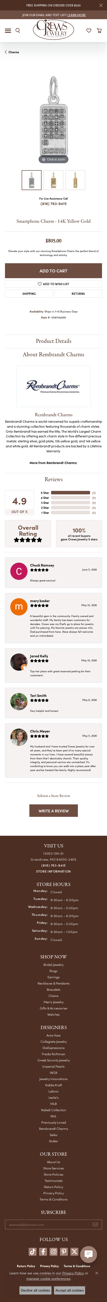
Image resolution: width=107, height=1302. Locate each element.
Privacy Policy (53, 1193)
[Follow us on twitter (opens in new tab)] (74, 1252)
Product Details (53, 341)
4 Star (45, 498)
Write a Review (54, 810)
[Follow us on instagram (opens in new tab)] (53, 1252)
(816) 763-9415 (54, 203)
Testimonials (54, 1180)
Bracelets (53, 989)
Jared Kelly (39, 655)
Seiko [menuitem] (53, 1134)
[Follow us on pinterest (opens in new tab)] (64, 1252)
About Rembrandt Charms (53, 355)
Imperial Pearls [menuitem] (53, 1066)
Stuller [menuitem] (53, 1141)
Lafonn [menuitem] (53, 1091)
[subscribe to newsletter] (95, 1224)
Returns (78, 293)
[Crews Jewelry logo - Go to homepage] (53, 29)
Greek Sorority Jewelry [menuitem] (54, 1060)
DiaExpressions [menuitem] (54, 1047)
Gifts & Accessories (53, 1008)
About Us (53, 1161)
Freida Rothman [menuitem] (53, 1053)
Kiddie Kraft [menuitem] (53, 1085)
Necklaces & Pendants (54, 983)
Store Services (53, 1168)
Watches (53, 1014)
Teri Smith (38, 695)
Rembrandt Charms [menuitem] (53, 1128)
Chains (53, 995)
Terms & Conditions (54, 1199)
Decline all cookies (35, 1290)
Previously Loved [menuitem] (53, 1122)
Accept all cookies (69, 1290)
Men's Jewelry (53, 1001)
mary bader (40, 600)
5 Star (45, 493)
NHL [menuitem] (53, 1116)
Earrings (54, 977)
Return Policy (53, 1186)
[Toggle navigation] (8, 31)
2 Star (45, 508)
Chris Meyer (40, 731)
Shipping (29, 293)
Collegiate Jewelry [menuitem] (54, 1041)
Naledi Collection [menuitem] (53, 1109)
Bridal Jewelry (53, 964)
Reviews (54, 479)
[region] (53, 116)
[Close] (101, 5)
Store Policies (53, 1174)
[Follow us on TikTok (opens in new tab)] (33, 1252)
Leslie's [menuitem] (54, 1097)
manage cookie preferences (48, 1279)
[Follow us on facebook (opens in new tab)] (43, 1252)
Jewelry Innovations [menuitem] (53, 1078)
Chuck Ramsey (42, 565)
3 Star (45, 503)
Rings (53, 970)
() (94, 493)
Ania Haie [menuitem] (53, 1035)
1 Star (45, 513)
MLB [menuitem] (53, 1103)
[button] (17, 30)
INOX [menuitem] (53, 1072)
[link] (53, 14)
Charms (13, 52)
